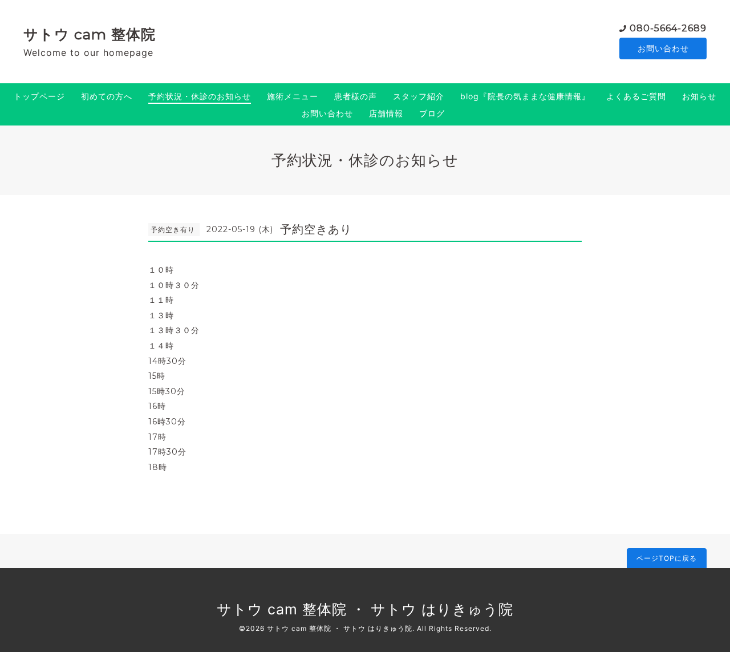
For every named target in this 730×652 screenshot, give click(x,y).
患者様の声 (355, 96)
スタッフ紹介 (418, 96)
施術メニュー (292, 96)
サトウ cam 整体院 (89, 34)
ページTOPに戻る (666, 558)
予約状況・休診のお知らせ (199, 96)
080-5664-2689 (668, 28)
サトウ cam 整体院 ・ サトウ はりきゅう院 (365, 609)
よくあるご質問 (636, 96)
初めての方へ (106, 96)
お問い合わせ (663, 48)
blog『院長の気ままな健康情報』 (525, 96)
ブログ (432, 113)
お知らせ (699, 96)
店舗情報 (386, 113)
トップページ (39, 96)
